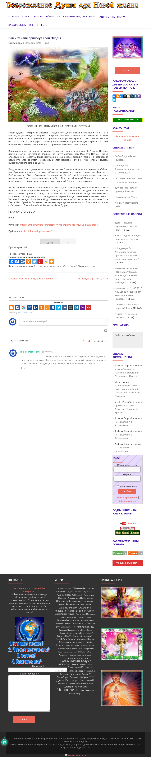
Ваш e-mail (38, 666)
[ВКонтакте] (114, 96)
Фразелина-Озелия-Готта (81, 684)
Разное (75, 665)
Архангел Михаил (68, 608)
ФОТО (44, 25)
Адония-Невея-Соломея (69, 595)
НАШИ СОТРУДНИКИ (110, 17)
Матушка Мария (87, 645)
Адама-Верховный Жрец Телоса (81, 592)
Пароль (127, 474)
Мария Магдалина (72, 645)
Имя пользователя (127, 465)
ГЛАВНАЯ (13, 17)
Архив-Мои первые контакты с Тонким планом (75, 609)
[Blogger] (128, 96)
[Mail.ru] (22, 261)
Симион (74, 677)
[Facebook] (17, 261)
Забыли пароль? (127, 501)
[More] (51, 261)
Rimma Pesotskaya (64, 588)
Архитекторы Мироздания (85, 614)
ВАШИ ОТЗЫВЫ (17, 25)
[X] (125, 96)
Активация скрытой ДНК (93, 279)
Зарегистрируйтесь (126, 497)
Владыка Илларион (85, 617)
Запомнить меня (128, 486)
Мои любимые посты (127, 563)
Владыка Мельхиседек (68, 620)
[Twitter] (34, 261)
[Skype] (114, 100)
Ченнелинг (67, 690)
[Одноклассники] (118, 96)
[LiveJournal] (132, 96)
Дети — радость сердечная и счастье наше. (126, 226)
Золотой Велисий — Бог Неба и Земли (75, 637)
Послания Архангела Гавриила (80, 655)
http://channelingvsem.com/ (37, 231)
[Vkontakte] (11, 261)
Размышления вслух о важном (74, 663)
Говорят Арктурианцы (83, 627)
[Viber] (139, 96)
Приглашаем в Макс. (126, 197)
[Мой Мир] (121, 96)
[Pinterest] (40, 261)
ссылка (92, 266)
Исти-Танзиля (78, 642)
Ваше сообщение (29, 674)
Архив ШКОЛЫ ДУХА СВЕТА (79, 17)
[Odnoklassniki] (28, 261)
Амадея (131, 523)
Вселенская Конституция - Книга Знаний (55, 266)
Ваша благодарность (127, 120)
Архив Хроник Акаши (64, 614)
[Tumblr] (135, 96)
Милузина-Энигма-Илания (67, 649)
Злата (67, 636)
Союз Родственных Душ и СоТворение (30, 279)
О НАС (26, 17)
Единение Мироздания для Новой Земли (75, 630)
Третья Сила (62, 684)
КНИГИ (33, 25)
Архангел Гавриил (78, 604)
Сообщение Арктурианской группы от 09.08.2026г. (127, 169)
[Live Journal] (45, 261)
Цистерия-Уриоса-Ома (75, 687)
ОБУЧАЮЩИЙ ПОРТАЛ (46, 17)
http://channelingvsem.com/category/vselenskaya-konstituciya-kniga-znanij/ (59, 225)
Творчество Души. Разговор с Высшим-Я (75, 679)
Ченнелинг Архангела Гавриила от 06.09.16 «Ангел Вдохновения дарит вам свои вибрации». (126, 275)
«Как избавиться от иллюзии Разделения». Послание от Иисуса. (127, 372)
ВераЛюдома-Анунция (67, 617)
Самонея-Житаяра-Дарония (74, 669)
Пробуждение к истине (75, 658)
